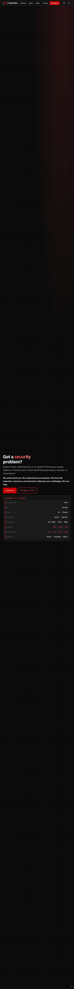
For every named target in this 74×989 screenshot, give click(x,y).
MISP (60, 532)
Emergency (54, 3)
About (38, 3)
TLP (50, 532)
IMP (66, 527)
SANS (54, 527)
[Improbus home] (10, 3)
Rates (31, 3)
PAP (55, 532)
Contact (45, 3)
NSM (66, 532)
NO (64, 3)
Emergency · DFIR (27, 490)
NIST (60, 527)
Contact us (10, 490)
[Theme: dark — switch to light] (69, 3)
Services (23, 3)
